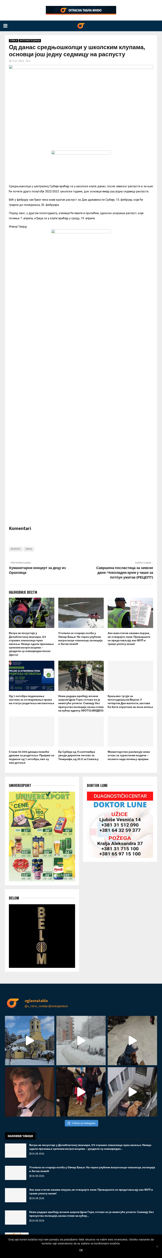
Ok (81, 1250)
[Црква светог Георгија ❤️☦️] (29, 1040)
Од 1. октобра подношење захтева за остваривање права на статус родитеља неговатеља (31, 700)
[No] (157, 1246)
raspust (16, 549)
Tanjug (22, 226)
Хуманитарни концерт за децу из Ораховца (37, 570)
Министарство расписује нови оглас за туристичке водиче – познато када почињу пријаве (129, 755)
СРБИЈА (13, 41)
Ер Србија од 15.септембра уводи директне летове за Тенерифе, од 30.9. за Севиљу (78, 755)
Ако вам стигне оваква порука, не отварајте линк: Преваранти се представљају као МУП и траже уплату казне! (129, 638)
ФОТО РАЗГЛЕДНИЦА (30, 41)
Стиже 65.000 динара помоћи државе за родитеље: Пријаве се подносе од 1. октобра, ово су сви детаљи (31, 757)
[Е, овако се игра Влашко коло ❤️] (81, 1092)
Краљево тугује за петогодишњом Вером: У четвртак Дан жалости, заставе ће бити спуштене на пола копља (130, 701)
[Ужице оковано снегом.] (81, 1040)
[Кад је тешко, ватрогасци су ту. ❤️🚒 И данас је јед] (132, 1092)
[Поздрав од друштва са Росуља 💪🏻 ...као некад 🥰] (132, 1040)
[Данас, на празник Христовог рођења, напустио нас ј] (29, 1092)
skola (28, 549)
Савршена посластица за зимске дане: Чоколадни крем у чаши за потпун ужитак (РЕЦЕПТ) (124, 573)
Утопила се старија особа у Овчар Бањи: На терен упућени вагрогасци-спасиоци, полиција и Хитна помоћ (80, 638)
